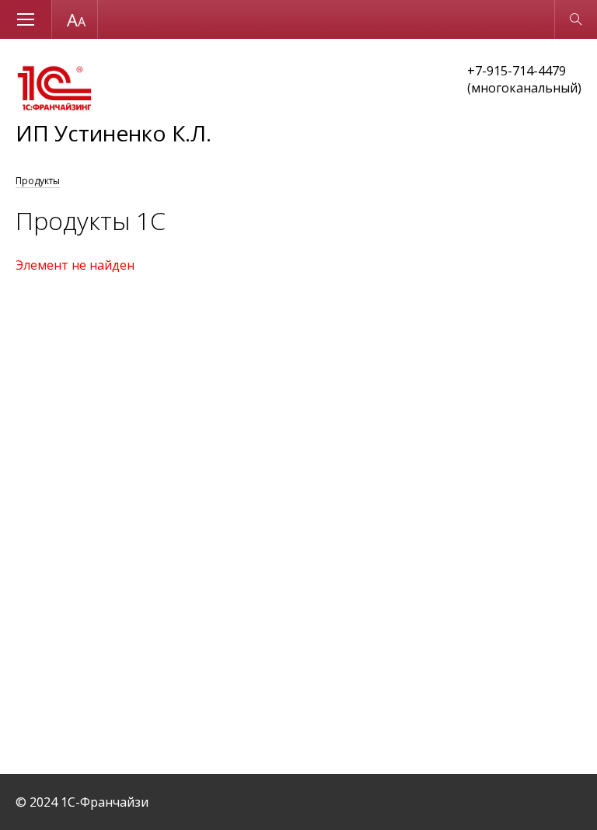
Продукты (38, 180)
